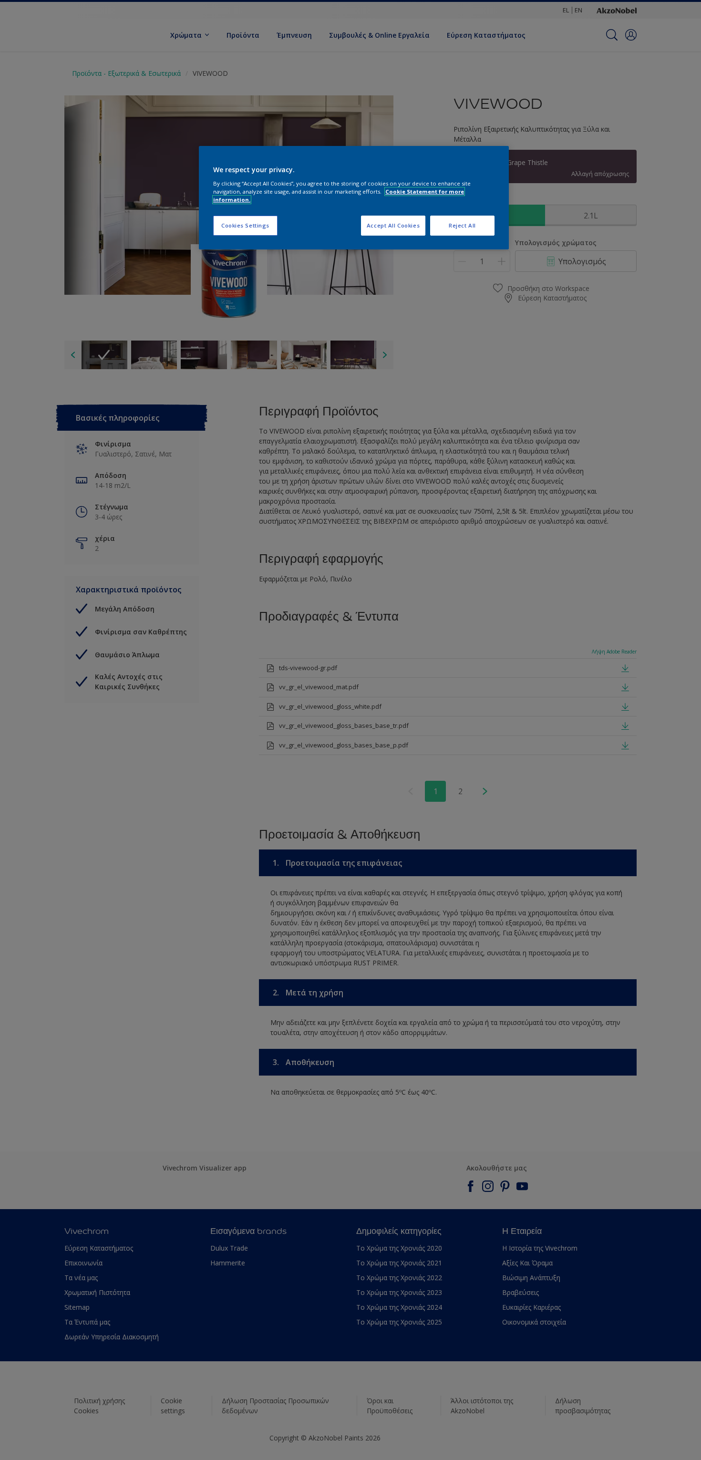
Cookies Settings (245, 225)
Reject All (462, 225)
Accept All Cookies (393, 225)
